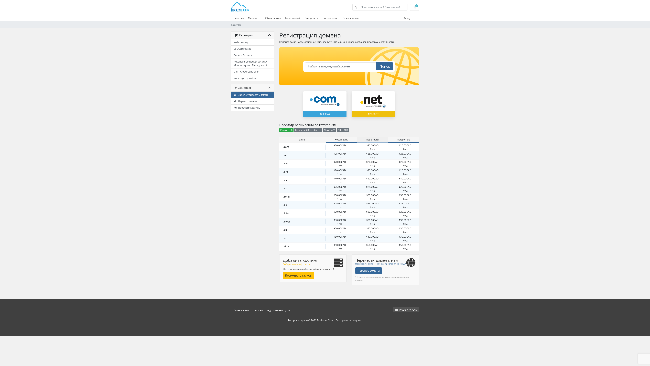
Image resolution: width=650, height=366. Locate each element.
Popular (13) (286, 130)
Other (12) (343, 130)
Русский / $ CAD (407, 309)
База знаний (292, 18)
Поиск (385, 66)
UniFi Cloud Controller (246, 71)
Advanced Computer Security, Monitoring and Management (250, 63)
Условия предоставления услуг (273, 310)
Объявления (273, 18)
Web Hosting (241, 42)
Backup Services (243, 55)
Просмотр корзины (249, 107)
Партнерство (330, 18)
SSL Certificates (242, 48)
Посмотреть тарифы (298, 275)
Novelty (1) (329, 130)
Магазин (253, 18)
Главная (239, 18)
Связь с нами (350, 18)
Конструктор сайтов (245, 78)
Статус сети (311, 18)
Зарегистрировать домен (252, 94)
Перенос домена (247, 101)
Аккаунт (409, 18)
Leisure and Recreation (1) (308, 130)
